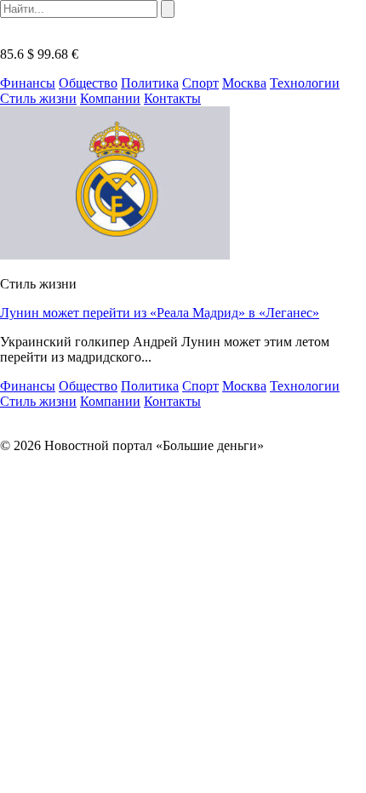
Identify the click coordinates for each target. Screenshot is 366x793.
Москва (244, 83)
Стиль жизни (38, 98)
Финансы (27, 83)
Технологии (305, 83)
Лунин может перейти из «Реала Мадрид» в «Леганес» (159, 312)
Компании (110, 98)
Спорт (200, 83)
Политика (150, 83)
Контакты (172, 98)
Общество (88, 83)
